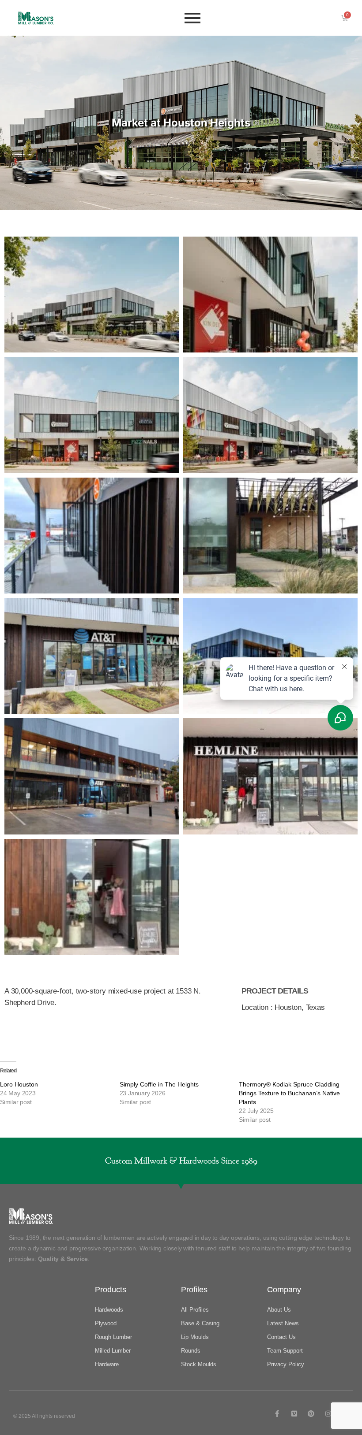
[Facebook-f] (277, 1413)
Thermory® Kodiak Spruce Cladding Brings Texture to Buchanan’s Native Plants (289, 1093)
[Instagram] (328, 1413)
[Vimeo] (294, 1413)
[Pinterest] (311, 1413)
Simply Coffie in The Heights (159, 1084)
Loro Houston (19, 1084)
